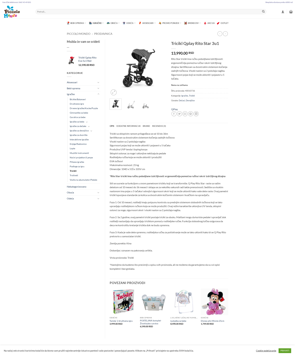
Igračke (97, 23)
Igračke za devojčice (79, 130)
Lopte (72, 148)
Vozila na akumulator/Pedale (83, 179)
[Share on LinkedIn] (196, 113)
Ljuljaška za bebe (178, 321)
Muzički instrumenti (79, 153)
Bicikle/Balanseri (78, 99)
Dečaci (182, 100)
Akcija (211, 23)
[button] (282, 11)
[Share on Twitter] (179, 113)
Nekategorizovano (76, 186)
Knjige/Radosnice (78, 144)
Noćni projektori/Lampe (81, 157)
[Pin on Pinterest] (190, 113)
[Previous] (114, 67)
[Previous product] (225, 33)
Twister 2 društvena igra (121, 321)
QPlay (174, 109)
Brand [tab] (146, 126)
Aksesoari (147, 23)
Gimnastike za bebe (79, 112)
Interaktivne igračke (79, 139)
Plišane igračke (77, 162)
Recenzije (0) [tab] (159, 126)
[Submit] (263, 11)
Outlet (224, 23)
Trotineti (74, 175)
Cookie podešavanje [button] (266, 350)
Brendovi (193, 23)
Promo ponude (170, 23)
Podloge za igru (77, 166)
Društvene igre (77, 103)
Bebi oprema (77, 23)
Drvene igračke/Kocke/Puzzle (84, 108)
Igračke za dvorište (78, 135)
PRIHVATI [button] (284, 350)
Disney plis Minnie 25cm (212, 321)
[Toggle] (98, 82)
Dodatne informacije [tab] (128, 126)
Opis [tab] (112, 126)
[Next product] (219, 33)
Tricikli (73, 171)
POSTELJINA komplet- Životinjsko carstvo (150, 322)
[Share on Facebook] (174, 113)
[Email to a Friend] (185, 113)
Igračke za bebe (77, 121)
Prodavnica (103, 33)
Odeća (129, 23)
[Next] (161, 67)
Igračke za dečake (78, 126)
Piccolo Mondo (78, 33)
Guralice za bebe (77, 117)
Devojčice (190, 100)
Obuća (114, 23)
